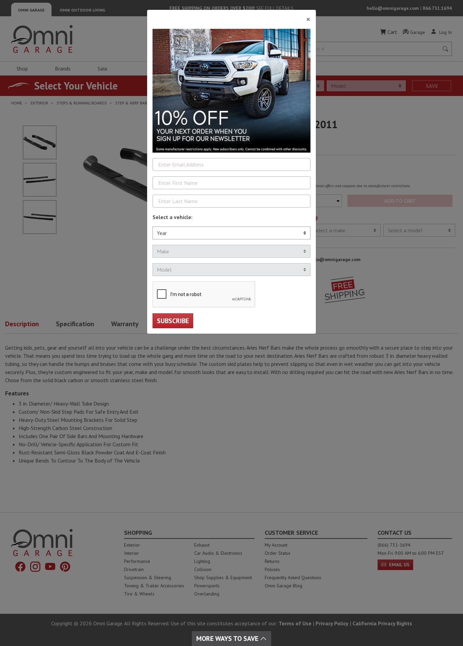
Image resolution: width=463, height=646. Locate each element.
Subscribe (173, 320)
